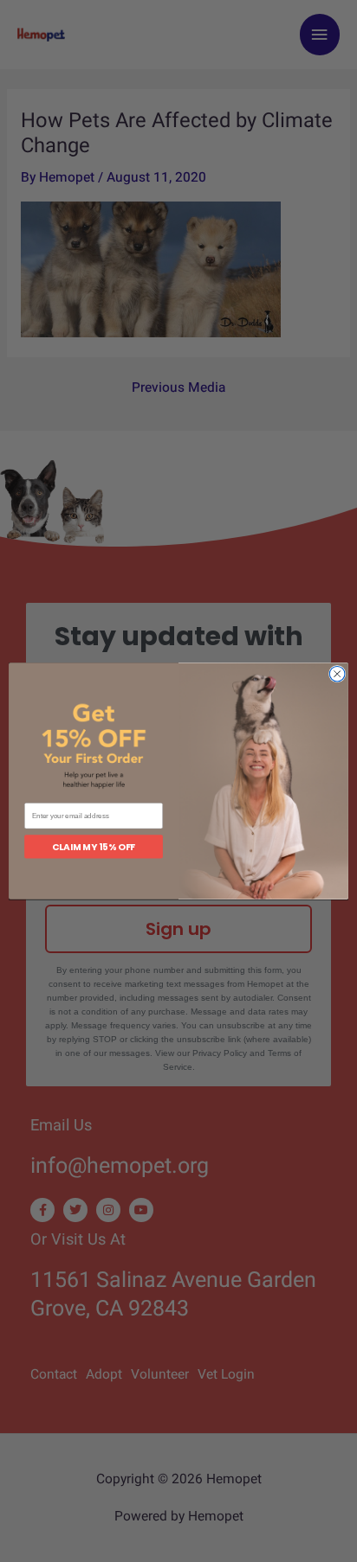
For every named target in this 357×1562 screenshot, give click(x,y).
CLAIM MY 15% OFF (93, 847)
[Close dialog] (337, 674)
